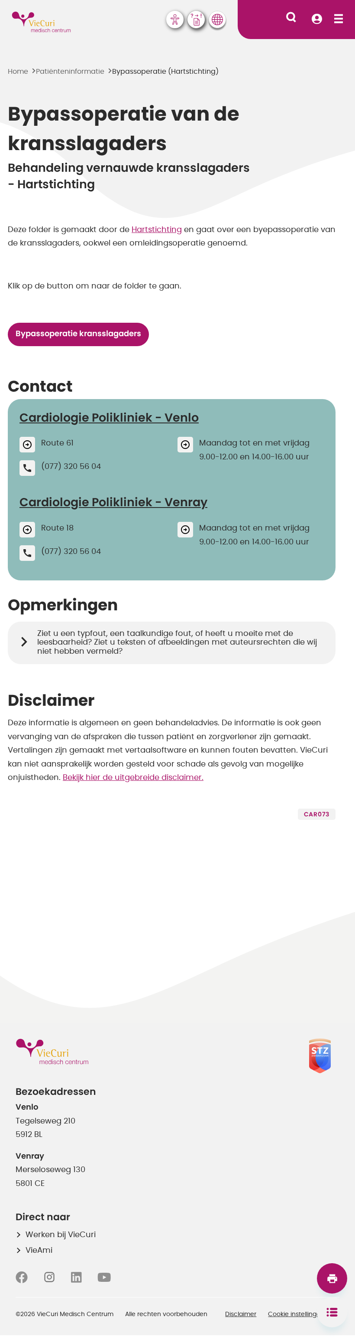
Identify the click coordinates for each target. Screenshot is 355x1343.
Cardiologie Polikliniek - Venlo (109, 418)
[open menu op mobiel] (338, 19)
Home (18, 71)
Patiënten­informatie (70, 71)
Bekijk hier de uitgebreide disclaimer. (133, 778)
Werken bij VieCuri (61, 1235)
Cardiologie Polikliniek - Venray (113, 502)
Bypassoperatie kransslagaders (78, 334)
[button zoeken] (291, 17)
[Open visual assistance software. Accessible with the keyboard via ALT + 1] (175, 19)
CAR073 (316, 815)
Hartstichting (157, 230)
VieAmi (39, 1251)
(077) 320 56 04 (71, 467)
